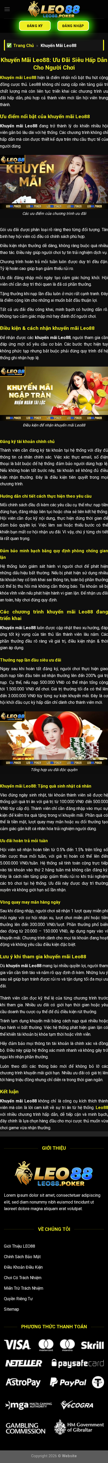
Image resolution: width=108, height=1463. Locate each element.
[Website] (54, 9)
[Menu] (7, 9)
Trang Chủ (23, 45)
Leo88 (102, 1107)
